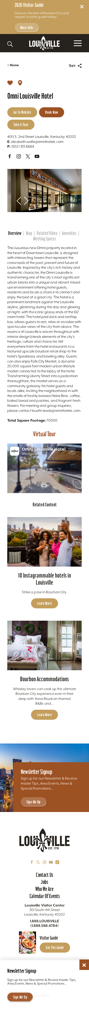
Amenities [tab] (69, 233)
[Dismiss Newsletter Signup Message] (84, 965)
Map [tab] (29, 233)
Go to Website (22, 112)
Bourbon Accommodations (44, 679)
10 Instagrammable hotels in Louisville (44, 579)
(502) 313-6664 (20, 146)
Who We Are (44, 889)
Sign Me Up (33, 801)
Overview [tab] (14, 233)
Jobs (44, 882)
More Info (26, 27)
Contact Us (44, 875)
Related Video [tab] (47, 233)
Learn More (44, 603)
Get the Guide (55, 947)
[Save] (10, 82)
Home (13, 65)
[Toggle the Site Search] (10, 44)
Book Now (51, 112)
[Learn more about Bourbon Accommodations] (44, 645)
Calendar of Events (44, 896)
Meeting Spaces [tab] (44, 239)
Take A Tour (20, 124)
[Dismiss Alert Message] (82, 6)
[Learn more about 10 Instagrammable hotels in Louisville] (44, 542)
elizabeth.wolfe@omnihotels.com (35, 141)
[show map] (20, 82)
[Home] (44, 43)
